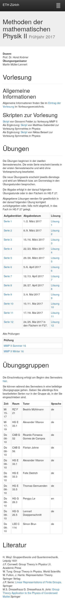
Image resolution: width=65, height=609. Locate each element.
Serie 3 (8, 239)
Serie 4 (8, 248)
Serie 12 (8, 322)
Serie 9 (8, 294)
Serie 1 (8, 221)
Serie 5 (8, 258)
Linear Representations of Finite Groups (38, 582)
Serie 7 (8, 276)
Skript (6, 121)
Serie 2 (8, 230)
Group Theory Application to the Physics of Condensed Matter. (31, 592)
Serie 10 (8, 303)
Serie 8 (8, 285)
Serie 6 (8, 267)
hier (5, 381)
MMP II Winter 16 (14, 351)
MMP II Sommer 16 (15, 345)
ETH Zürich (11, 4)
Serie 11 (8, 312)
